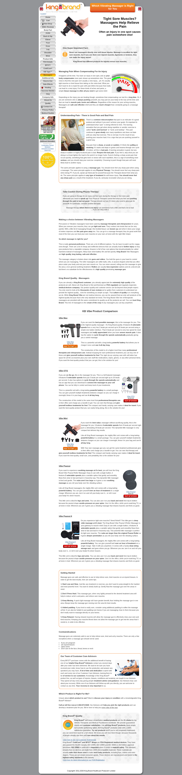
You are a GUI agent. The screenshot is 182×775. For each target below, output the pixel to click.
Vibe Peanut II (70, 542)
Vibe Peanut (130, 492)
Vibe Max (70, 342)
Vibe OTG (130, 396)
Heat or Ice (47, 150)
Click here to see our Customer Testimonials (79, 740)
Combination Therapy (47, 145)
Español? (43, 14)
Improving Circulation (47, 148)
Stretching (47, 147)
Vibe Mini (70, 444)
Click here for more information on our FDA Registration (84, 760)
